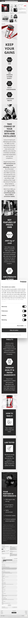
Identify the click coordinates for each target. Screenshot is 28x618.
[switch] (24, 311)
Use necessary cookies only (14, 334)
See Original (2, 577)
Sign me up (14, 612)
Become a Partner (2, 612)
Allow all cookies (14, 330)
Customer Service (2, 613)
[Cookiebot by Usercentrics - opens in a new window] (20, 282)
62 (16, 561)
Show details (20, 325)
